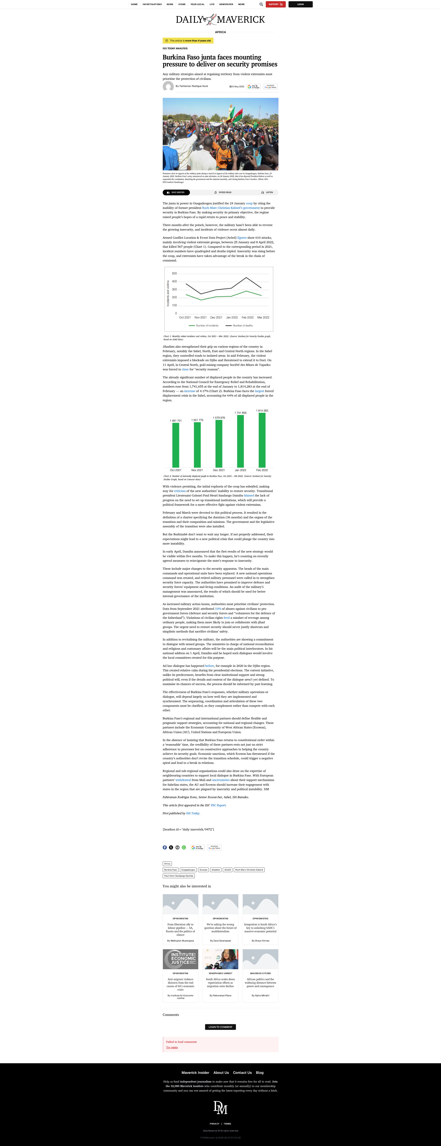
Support (273, 4)
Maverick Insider (195, 1072)
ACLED (227, 869)
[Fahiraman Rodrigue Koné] (168, 86)
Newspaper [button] (226, 4)
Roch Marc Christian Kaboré (249, 869)
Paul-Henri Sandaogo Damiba (178, 876)
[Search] (261, 4)
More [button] (241, 4)
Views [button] (182, 4)
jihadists (216, 869)
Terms (227, 1123)
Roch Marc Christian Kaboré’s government (231, 207)
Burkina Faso (170, 869)
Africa (167, 863)
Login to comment (220, 1027)
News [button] (170, 4)
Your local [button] (198, 4)
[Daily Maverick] (220, 19)
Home (134, 4)
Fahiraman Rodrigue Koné (194, 86)
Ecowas (203, 869)
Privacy (214, 1123)
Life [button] (212, 4)
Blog (260, 1072)
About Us (221, 1072)
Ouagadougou (188, 869)
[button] (254, 86)
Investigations (152, 4)
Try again (172, 1047)
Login (300, 4)
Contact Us (242, 1072)
